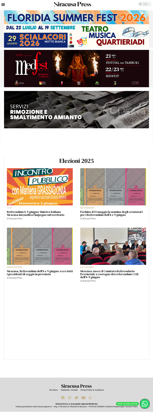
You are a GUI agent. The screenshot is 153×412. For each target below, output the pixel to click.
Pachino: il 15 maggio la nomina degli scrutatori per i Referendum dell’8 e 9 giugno (111, 213)
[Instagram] (69, 397)
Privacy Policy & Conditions (92, 390)
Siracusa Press (76, 386)
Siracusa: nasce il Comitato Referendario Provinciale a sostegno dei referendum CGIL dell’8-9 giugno (109, 274)
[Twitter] (76, 397)
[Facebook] (62, 397)
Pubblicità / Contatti (69, 390)
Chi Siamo (53, 390)
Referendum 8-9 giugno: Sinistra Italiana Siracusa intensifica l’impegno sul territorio (35, 213)
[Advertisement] (76, 322)
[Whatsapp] (90, 397)
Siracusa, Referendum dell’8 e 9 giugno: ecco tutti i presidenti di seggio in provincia (40, 272)
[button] (3, 4)
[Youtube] (83, 397)
